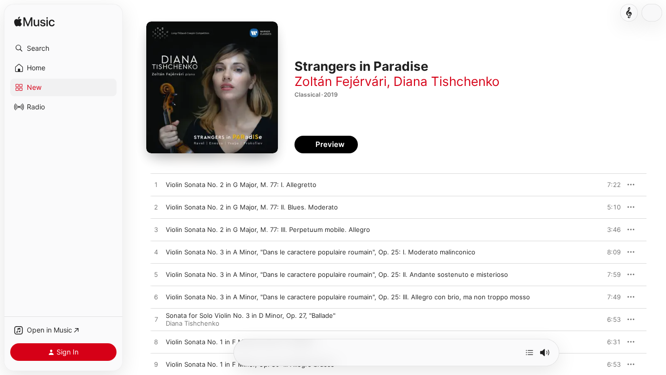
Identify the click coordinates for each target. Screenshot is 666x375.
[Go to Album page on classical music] (629, 12)
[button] (63, 48)
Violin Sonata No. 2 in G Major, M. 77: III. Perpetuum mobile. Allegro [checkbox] (268, 229)
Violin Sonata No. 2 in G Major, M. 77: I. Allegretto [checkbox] (241, 184)
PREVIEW (610, 185)
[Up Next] (529, 352)
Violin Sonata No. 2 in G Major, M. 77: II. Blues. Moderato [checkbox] (252, 207)
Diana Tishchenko (446, 81)
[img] (34, 22)
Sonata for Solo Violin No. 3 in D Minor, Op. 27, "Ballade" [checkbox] (250, 315)
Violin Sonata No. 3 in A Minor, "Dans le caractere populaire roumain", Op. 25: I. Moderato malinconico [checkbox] (320, 252)
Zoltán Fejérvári (340, 81)
